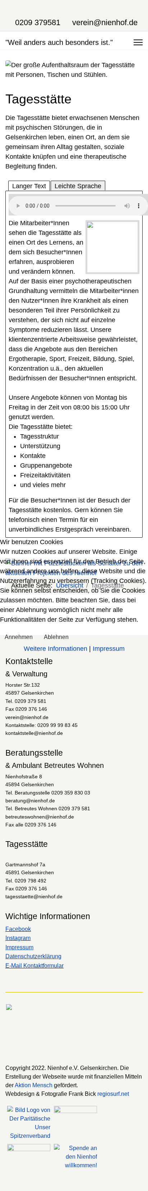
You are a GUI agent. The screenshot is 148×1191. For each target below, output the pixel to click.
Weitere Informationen (55, 648)
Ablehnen (56, 637)
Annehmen (19, 637)
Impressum (109, 648)
